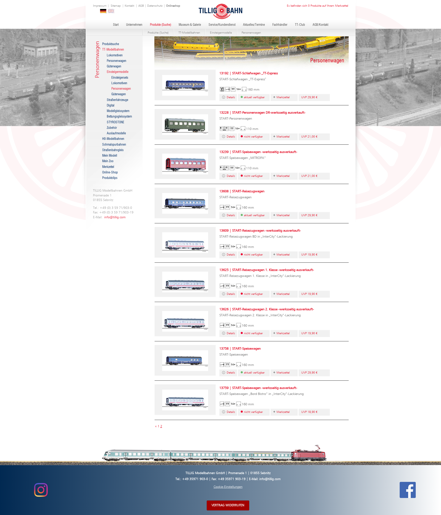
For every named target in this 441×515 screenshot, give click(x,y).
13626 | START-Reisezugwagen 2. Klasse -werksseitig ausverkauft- (266, 309)
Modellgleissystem (118, 111)
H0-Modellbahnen (113, 139)
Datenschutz (155, 5)
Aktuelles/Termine (254, 24)
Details (231, 97)
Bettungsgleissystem (119, 116)
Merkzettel (108, 167)
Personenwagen (251, 32)
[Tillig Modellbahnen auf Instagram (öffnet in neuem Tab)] (40, 490)
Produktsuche (110, 44)
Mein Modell (109, 155)
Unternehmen (134, 24)
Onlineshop (173, 5)
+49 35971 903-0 (195, 479)
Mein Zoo (107, 161)
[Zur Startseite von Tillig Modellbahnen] (220, 11)
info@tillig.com (115, 217)
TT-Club (300, 24)
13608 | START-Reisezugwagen (241, 191)
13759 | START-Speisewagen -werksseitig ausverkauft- (258, 388)
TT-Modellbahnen (189, 32)
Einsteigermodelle (221, 32)
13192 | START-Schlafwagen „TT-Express (248, 73)
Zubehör (112, 127)
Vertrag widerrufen (228, 505)
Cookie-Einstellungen (228, 487)
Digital (110, 105)
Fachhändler (279, 24)
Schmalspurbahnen (114, 144)
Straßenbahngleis (113, 150)
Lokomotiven (115, 55)
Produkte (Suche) (160, 24)
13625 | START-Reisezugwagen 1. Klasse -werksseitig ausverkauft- (266, 270)
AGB (141, 5)
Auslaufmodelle (116, 133)
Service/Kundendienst (222, 24)
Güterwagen (114, 66)
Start (116, 24)
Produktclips (109, 178)
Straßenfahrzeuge (117, 100)
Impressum (100, 5)
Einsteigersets (119, 77)
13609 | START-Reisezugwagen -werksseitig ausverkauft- (260, 230)
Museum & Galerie (190, 24)
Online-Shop (110, 172)
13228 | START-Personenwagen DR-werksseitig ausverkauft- (262, 112)
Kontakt (129, 5)
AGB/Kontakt (320, 24)
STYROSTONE (115, 122)
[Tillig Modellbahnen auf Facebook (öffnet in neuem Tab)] (408, 490)
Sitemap (116, 5)
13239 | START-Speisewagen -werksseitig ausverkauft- (258, 152)
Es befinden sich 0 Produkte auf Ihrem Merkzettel (317, 5)
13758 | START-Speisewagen (240, 348)
